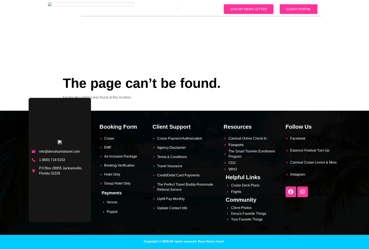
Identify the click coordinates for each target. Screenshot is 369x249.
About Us (128, 23)
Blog (311, 23)
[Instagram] (302, 191)
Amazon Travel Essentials (184, 23)
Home (108, 23)
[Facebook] (291, 191)
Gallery (261, 23)
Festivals (222, 23)
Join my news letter (248, 9)
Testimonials (287, 23)
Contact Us (305, 33)
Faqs (242, 23)
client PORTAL (298, 9)
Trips (149, 23)
